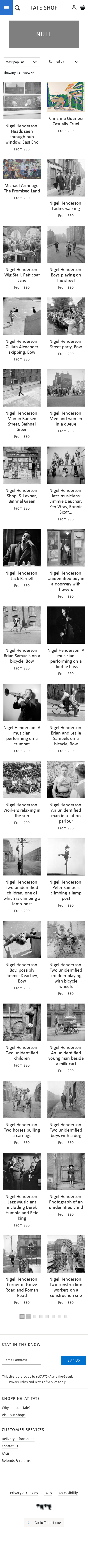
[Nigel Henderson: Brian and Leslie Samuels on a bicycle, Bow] (66, 703)
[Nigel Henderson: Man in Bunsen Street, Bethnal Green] (22, 388)
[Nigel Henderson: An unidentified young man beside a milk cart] (66, 1023)
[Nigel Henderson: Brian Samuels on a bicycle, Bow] (22, 625)
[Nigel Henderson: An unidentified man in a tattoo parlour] (66, 780)
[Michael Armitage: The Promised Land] (22, 169)
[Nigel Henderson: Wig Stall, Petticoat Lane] (22, 245)
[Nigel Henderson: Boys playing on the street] (66, 245)
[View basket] (82, 8)
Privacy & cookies (24, 1493)
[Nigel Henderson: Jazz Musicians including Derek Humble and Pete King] (22, 1172)
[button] (17, 8)
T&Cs (48, 1493)
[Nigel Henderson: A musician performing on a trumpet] (22, 703)
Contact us (10, 1446)
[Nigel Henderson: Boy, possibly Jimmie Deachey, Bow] (22, 940)
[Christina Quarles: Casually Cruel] (66, 97)
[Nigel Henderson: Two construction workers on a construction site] (66, 1254)
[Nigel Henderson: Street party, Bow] (66, 316)
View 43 (29, 73)
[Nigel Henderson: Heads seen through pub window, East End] (22, 101)
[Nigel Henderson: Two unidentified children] (22, 1023)
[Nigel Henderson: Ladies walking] (66, 178)
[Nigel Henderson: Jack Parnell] (22, 548)
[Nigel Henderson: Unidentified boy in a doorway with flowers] (66, 548)
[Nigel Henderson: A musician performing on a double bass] (66, 625)
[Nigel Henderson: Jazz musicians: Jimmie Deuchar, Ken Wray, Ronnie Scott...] (66, 466)
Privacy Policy (18, 1382)
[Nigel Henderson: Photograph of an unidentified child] (66, 1172)
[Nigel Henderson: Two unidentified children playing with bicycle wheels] (66, 940)
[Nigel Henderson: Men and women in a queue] (66, 388)
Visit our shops (13, 1415)
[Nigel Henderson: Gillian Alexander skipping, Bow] (22, 316)
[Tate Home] (44, 1507)
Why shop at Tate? (16, 1408)
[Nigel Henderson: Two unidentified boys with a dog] (66, 1100)
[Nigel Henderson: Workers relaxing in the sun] (22, 780)
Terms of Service (46, 1382)
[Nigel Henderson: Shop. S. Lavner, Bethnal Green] (22, 466)
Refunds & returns (16, 1460)
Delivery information (18, 1439)
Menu (7, 7)
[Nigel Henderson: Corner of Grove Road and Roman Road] (22, 1254)
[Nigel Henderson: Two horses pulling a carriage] (22, 1100)
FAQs (6, 1453)
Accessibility (68, 1493)
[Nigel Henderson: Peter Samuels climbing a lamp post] (66, 857)
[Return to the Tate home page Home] (44, 8)
